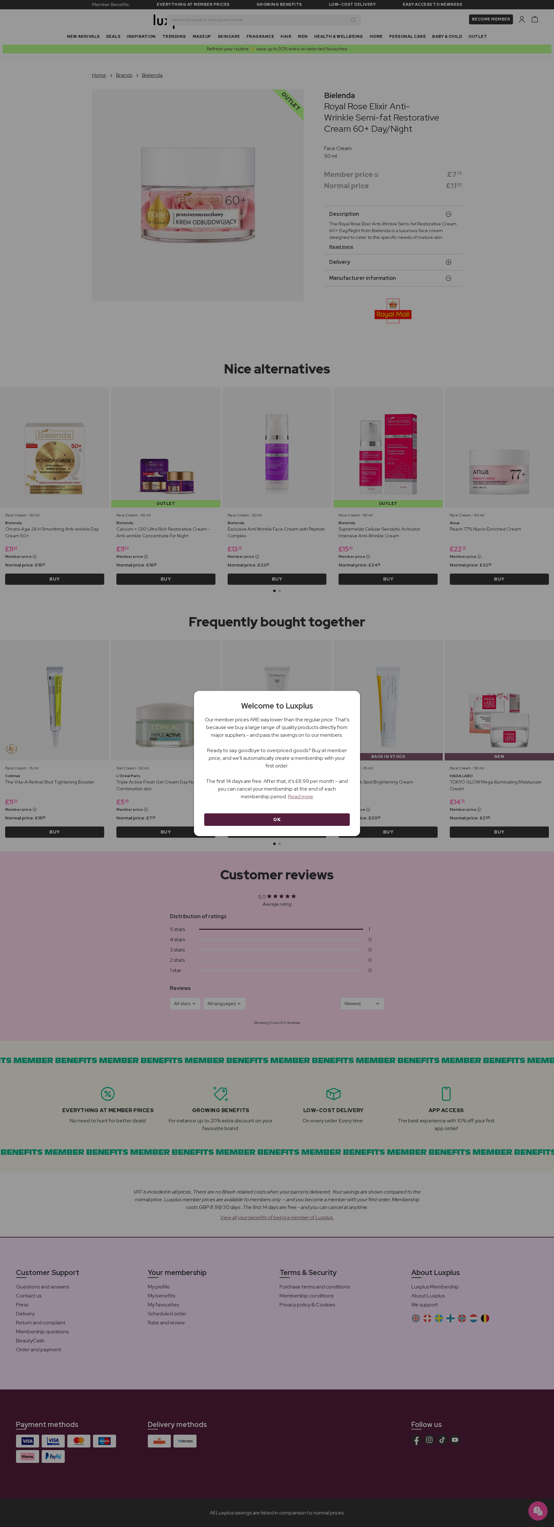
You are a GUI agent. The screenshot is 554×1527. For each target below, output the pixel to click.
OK (277, 819)
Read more (300, 796)
